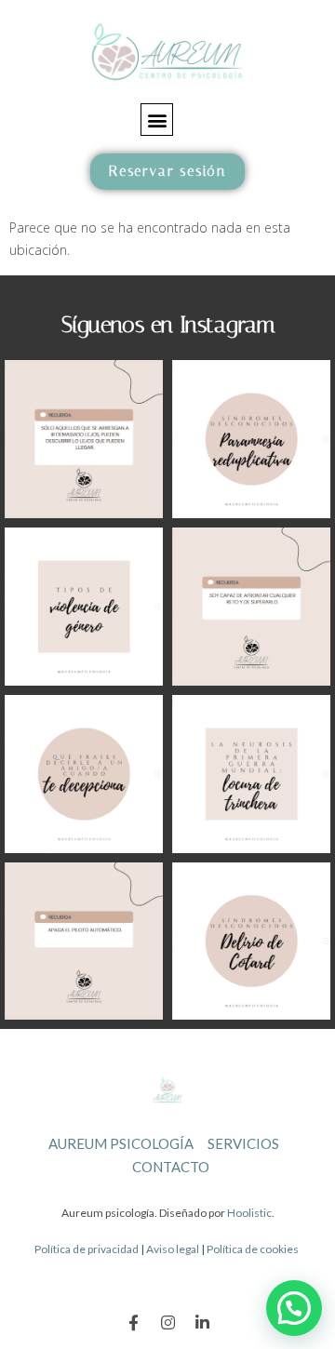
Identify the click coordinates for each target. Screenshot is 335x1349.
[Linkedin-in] (202, 1322)
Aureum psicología (121, 1143)
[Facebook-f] (133, 1322)
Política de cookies (253, 1249)
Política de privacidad (86, 1249)
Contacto (170, 1166)
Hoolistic (249, 1213)
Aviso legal (172, 1249)
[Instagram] (168, 1322)
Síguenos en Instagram (168, 325)
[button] (157, 119)
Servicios (243, 1143)
